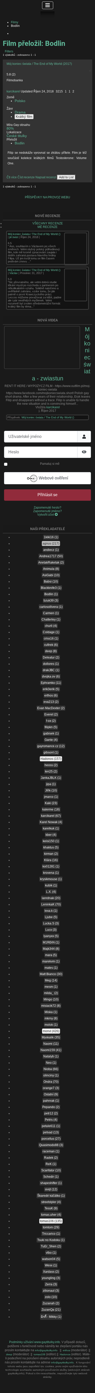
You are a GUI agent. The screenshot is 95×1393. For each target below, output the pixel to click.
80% (10, 128)
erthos (67, 1350)
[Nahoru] (87, 1386)
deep (9, 1354)
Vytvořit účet (46, 514)
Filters (8, 51)
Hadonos (65, 1354)
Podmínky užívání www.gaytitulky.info (34, 1342)
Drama (20, 112)
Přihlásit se (47, 495)
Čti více (12, 177)
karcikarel (13, 91)
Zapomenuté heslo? (47, 507)
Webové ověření (53, 478)
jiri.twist (13, 237)
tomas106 (40, 1354)
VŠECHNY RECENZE (47, 223)
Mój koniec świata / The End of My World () (34, 234)
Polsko (20, 101)
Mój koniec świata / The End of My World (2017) (39, 64)
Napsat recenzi (45, 177)
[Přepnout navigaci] (47, 5)
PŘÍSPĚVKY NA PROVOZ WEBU (47, 197)
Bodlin (20, 143)
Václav (13, 273)
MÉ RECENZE (47, 227)
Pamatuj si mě (50, 464)
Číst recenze (26, 177)
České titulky (17, 136)
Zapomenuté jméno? (47, 511)
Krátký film (24, 117)
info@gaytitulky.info (46, 1350)
